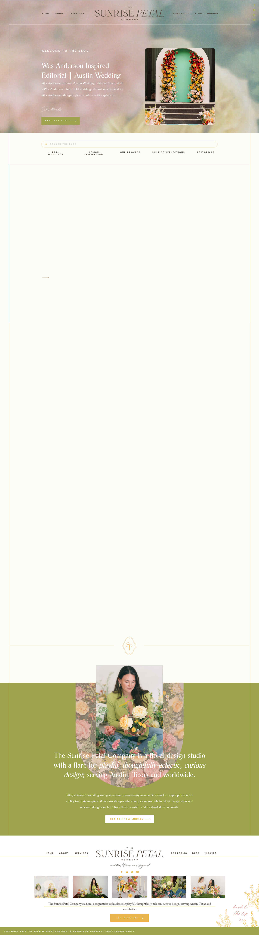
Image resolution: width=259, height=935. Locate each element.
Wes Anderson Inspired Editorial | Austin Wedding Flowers (81, 75)
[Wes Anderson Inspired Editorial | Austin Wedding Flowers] (180, 86)
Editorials (51, 109)
